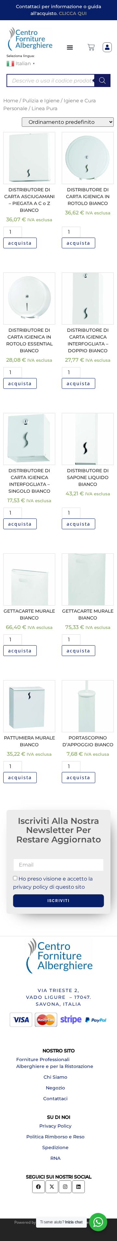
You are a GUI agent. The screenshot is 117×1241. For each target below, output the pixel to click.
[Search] (102, 80)
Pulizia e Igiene (40, 101)
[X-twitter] (52, 1186)
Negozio (55, 1088)
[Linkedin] (78, 1186)
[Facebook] (38, 1186)
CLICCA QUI (73, 13)
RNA (55, 1158)
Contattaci (55, 1099)
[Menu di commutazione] (70, 47)
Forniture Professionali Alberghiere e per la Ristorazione (54, 1063)
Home (10, 101)
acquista (20, 243)
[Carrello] (91, 47)
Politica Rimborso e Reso (55, 1137)
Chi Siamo (55, 1077)
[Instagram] (65, 1186)
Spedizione (55, 1147)
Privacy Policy (55, 1126)
